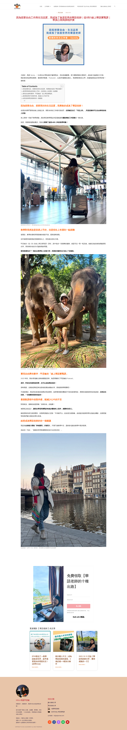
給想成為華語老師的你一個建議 (32, 98)
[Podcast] (58, 722)
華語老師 (60, 12)
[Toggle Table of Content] (61, 86)
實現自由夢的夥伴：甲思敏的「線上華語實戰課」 (38, 93)
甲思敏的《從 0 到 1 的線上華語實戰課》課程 (36, 244)
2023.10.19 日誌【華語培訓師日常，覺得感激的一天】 (87, 658)
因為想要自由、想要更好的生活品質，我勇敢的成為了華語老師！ (43, 89)
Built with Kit (78, 617)
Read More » (35, 667)
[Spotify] (63, 722)
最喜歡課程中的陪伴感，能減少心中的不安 (36, 96)
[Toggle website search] (115, 6)
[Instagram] (49, 722)
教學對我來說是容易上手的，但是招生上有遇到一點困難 (40, 91)
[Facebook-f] (54, 722)
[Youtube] (67, 722)
